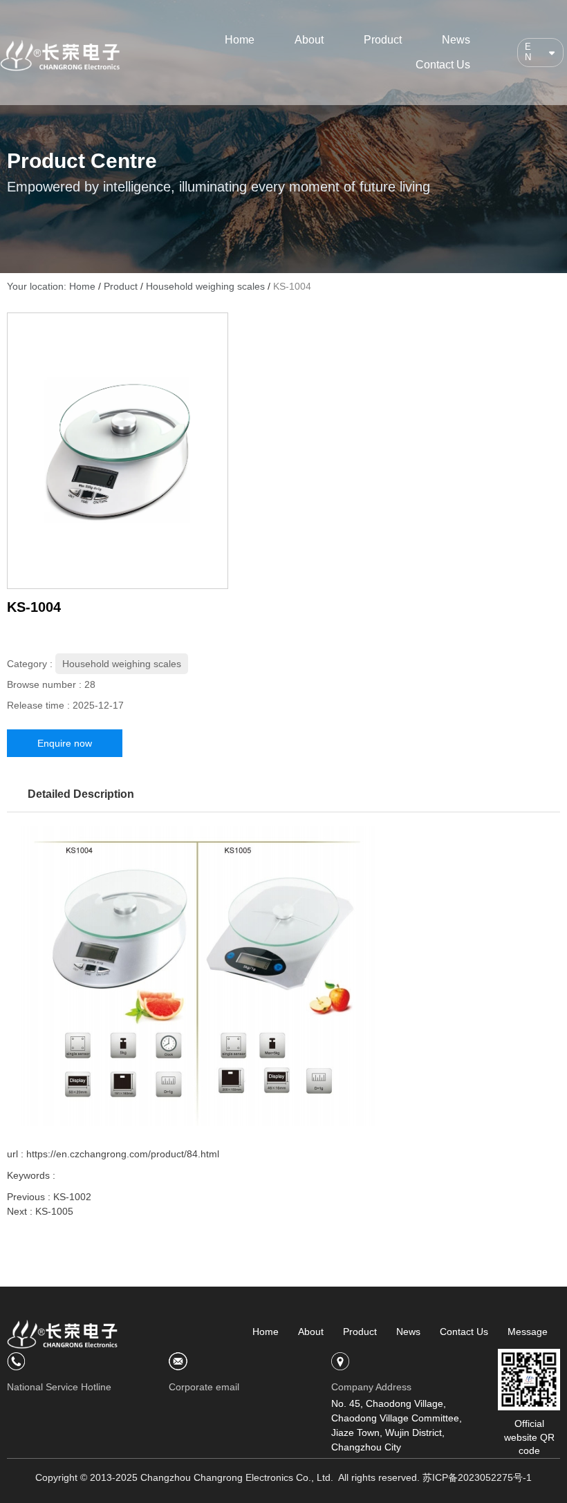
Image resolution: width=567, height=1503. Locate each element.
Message (528, 1331)
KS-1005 (54, 1211)
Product (383, 40)
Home (239, 40)
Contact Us (443, 65)
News (456, 40)
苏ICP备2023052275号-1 (477, 1477)
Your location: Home (52, 286)
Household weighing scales (205, 286)
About (309, 40)
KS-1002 (72, 1196)
